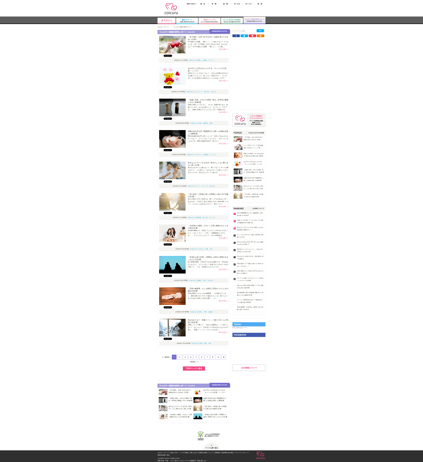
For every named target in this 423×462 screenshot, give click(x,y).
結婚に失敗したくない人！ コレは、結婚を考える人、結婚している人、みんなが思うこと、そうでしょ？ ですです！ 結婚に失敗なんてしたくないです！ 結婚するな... (208, 107)
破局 (211, 123)
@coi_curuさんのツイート (239, 327)
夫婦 (200, 123)
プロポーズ (198, 154)
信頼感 (205, 60)
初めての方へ (175, 452)
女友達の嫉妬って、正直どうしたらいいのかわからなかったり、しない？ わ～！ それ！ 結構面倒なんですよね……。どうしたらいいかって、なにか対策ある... (208, 233)
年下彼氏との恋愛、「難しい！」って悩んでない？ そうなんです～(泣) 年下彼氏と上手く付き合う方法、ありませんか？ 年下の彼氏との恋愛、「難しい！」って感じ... (208, 44)
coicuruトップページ (163, 27)
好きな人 (213, 91)
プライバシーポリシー (241, 452)
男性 (205, 343)
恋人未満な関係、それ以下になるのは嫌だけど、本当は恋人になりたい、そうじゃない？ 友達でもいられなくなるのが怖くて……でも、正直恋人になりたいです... (208, 264)
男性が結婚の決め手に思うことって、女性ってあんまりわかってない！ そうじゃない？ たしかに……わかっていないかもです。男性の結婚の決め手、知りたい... (208, 138)
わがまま (201, 249)
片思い (205, 280)
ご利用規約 (216, 452)
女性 (211, 249)
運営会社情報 (161, 455)
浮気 (205, 312)
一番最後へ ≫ (194, 362)
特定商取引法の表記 (227, 452)
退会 (168, 455)
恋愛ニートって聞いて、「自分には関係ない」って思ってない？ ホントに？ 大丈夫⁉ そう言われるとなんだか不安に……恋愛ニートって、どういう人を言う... (208, 327)
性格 (206, 249)
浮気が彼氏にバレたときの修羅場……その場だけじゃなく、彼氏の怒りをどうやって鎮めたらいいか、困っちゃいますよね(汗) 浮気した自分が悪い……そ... (208, 296)
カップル (211, 60)
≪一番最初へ (166, 357)
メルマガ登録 (184, 452)
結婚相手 (205, 123)
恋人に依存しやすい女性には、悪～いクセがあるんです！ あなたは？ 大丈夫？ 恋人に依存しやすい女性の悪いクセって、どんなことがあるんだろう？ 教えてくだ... (208, 201)
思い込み (205, 217)
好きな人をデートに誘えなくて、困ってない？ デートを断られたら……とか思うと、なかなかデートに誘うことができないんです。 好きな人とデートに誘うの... (208, 170)
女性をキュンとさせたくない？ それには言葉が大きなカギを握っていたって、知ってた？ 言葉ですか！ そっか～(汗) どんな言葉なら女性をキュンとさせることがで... (208, 75)
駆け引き (206, 91)
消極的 (199, 280)
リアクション (198, 91)
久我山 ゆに (192, 60)
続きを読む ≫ (224, 49)
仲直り (200, 312)
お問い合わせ (193, 452)
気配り (199, 60)
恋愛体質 (198, 217)
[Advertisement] (248, 77)
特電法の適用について (205, 452)
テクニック (204, 186)
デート (198, 186)
